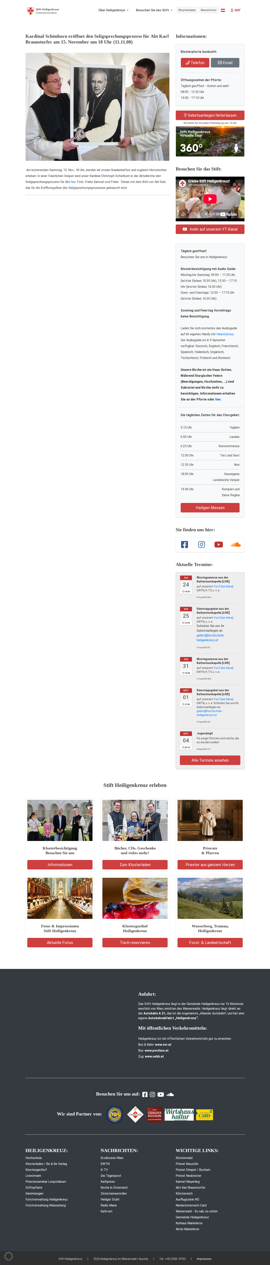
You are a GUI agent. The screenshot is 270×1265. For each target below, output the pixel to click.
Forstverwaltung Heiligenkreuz (46, 1199)
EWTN (105, 1164)
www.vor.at (163, 1044)
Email (227, 62)
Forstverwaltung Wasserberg (45, 1205)
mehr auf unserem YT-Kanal (213, 229)
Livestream (33, 1176)
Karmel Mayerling (188, 1182)
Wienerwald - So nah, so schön (197, 1211)
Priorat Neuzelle (187, 1164)
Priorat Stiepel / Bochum (193, 1170)
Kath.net (106, 1211)
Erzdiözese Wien (112, 1158)
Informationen (60, 864)
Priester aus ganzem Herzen (210, 864)
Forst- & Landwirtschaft (210, 942)
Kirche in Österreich (114, 1187)
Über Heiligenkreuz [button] (112, 10)
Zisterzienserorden (114, 1193)
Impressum (204, 1258)
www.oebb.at (154, 1056)
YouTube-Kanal (223, 586)
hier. (218, 399)
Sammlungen (34, 1193)
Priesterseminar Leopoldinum (45, 1182)
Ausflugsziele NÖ (187, 1199)
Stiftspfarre (33, 1187)
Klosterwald (184, 1158)
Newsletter (209, 10)
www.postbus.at (157, 1050)
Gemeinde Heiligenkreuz (192, 1217)
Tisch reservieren (135, 942)
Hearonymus (225, 334)
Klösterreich (184, 1193)
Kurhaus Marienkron (189, 1223)
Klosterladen (187, 10)
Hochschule (33, 1158)
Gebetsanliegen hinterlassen (212, 115)
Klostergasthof (36, 1170)
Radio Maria (109, 1205)
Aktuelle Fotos (60, 942)
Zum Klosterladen (135, 864)
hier (73, 182)
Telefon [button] (197, 62)
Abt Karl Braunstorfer (190, 1187)
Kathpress (108, 1182)
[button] (223, 10)
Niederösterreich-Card (191, 1205)
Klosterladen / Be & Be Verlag (46, 1164)
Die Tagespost (111, 1176)
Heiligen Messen (210, 507)
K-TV (104, 1170)
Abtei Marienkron (187, 1229)
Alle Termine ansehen (210, 760)
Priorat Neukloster (188, 1176)
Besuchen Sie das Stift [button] (153, 10)
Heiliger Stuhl (110, 1199)
